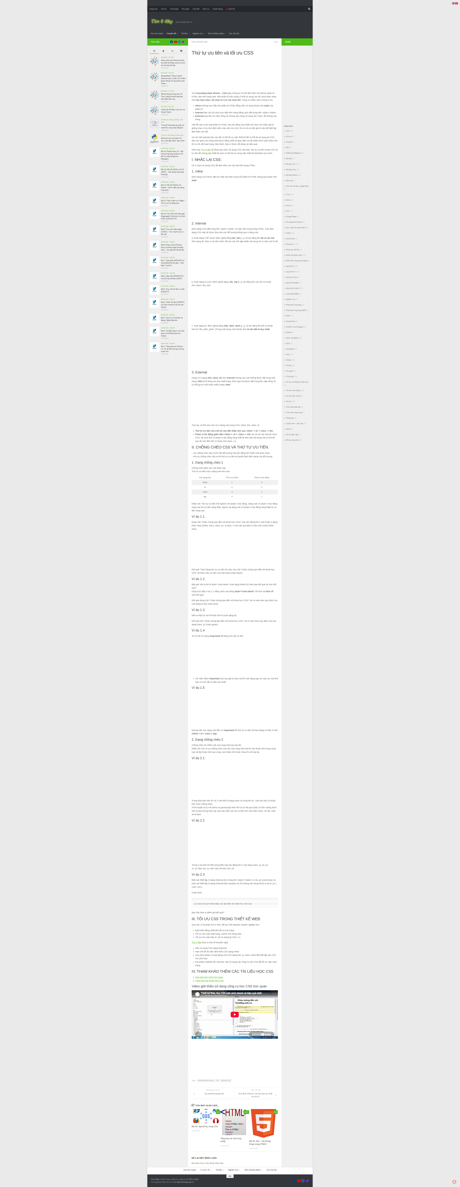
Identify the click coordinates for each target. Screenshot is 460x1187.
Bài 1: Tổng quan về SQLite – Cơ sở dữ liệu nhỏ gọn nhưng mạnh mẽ (172, 348)
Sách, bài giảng (292, 338)
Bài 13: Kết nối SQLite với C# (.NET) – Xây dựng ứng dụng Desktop (172, 171)
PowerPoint (290, 321)
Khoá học (202, 42)
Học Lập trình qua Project (296, 228)
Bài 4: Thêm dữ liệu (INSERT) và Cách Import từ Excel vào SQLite (172, 304)
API (287, 147)
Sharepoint (290, 349)
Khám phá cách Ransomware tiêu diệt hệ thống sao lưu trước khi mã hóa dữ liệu (173, 62)
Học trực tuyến (157, 33)
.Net (287, 131)
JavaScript (290, 239)
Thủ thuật (174, 9)
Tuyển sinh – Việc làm (294, 423)
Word (288, 429)
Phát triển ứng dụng (293, 305)
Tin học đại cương (293, 396)
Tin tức (164, 9)
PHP (288, 316)
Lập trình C (290, 266)
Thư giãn (185, 9)
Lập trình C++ (291, 272)
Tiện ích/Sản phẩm (216, 33)
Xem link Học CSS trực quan (209, 977)
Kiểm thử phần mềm (294, 255)
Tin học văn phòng (293, 390)
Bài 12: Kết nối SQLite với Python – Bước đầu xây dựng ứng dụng (172, 187)
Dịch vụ (206, 9)
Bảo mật (164, 57)
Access (289, 136)
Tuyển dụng (218, 9)
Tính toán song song (294, 412)
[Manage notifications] (454, 1182)
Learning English (292, 294)
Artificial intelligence (170, 120)
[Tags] (181, 51)
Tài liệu (184, 33)
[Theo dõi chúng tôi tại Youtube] (175, 41)
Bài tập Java (291, 169)
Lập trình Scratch (292, 288)
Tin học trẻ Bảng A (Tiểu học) (172, 135)
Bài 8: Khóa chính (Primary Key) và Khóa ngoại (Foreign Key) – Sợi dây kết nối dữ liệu (172, 247)
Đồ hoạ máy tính (292, 440)
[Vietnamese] (456, 3)
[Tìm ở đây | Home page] (162, 22)
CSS (194, 42)
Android (289, 142)
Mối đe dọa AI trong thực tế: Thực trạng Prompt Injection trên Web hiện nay (172, 96)
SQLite (172, 148)
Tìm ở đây (206, 150)
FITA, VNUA (194, 1179)
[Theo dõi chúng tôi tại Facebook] (171, 41)
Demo (288, 200)
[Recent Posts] (154, 51)
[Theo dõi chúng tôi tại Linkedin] (179, 41)
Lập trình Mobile (292, 283)
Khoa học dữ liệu (292, 250)
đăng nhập (204, 1163)
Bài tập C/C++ (291, 164)
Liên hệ (231, 9)
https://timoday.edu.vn (185, 1182)
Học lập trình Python (294, 222)
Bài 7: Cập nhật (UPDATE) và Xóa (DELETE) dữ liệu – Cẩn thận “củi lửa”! (172, 262)
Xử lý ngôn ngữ (292, 434)
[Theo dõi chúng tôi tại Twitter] (183, 41)
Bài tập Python (291, 175)
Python (289, 332)
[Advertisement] (235, 74)
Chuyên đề (171, 33)
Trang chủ (153, 9)
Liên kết (196, 9)
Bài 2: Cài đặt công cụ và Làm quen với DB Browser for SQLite (172, 333)
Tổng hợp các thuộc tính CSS (209, 981)
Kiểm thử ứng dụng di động (296, 261)
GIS (287, 211)
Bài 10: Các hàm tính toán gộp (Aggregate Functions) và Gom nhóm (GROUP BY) (173, 216)
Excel (288, 205)
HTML (288, 233)
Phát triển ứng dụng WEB (296, 310)
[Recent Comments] (172, 51)
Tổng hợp (290, 418)
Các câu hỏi (234, 33)
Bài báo (289, 158)
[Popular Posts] (163, 51)
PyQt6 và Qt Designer (294, 327)
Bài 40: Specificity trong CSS (205, 1126)
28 (247, 1112)
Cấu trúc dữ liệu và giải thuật (297, 186)
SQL (288, 354)
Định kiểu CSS (226, 1080)
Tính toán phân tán (293, 407)
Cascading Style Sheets (205, 1080)
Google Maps (291, 216)
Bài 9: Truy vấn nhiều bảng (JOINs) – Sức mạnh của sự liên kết (172, 231)
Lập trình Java (291, 277)
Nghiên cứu (198, 33)
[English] (453, 3)
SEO (288, 343)
